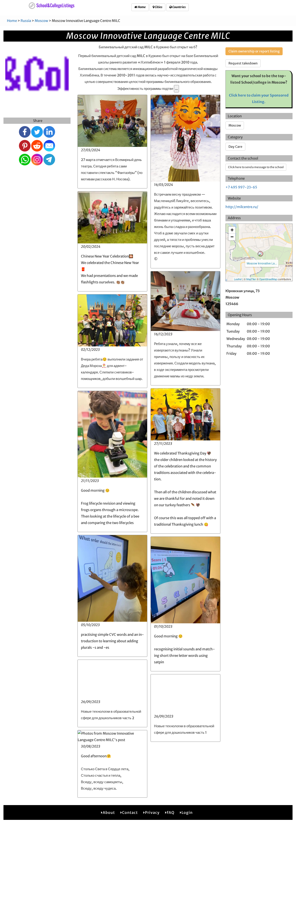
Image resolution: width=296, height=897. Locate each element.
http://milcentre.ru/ (241, 207)
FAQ (170, 812)
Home (141, 7)
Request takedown (243, 63)
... (176, 88)
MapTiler (251, 279)
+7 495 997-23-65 (241, 187)
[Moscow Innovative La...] (260, 254)
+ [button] (232, 230)
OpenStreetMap (268, 279)
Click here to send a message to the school (256, 167)
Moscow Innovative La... (262, 263)
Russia (26, 20)
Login (187, 812)
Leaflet (238, 279)
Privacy (152, 812)
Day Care (235, 147)
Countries (179, 7)
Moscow (41, 20)
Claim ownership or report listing (254, 51)
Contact (130, 812)
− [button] (232, 237)
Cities (158, 7)
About (109, 812)
